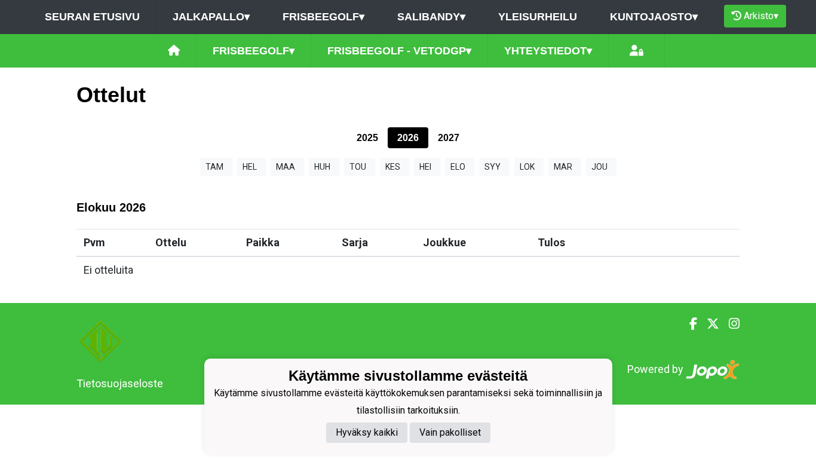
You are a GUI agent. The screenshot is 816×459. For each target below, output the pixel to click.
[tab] (367, 137)
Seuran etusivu (92, 17)
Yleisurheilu (537, 17)
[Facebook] (688, 324)
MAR (563, 167)
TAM (214, 167)
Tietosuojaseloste (119, 383)
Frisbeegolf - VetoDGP (399, 51)
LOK (527, 167)
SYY (492, 167)
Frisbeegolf (323, 17)
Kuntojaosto (654, 17)
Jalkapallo (211, 17)
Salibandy (431, 17)
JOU (599, 167)
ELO (457, 167)
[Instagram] (729, 324)
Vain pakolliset (450, 432)
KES (392, 167)
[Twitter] (708, 324)
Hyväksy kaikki (367, 432)
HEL (250, 167)
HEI (425, 167)
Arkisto (761, 16)
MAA (285, 167)
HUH (322, 167)
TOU (357, 167)
